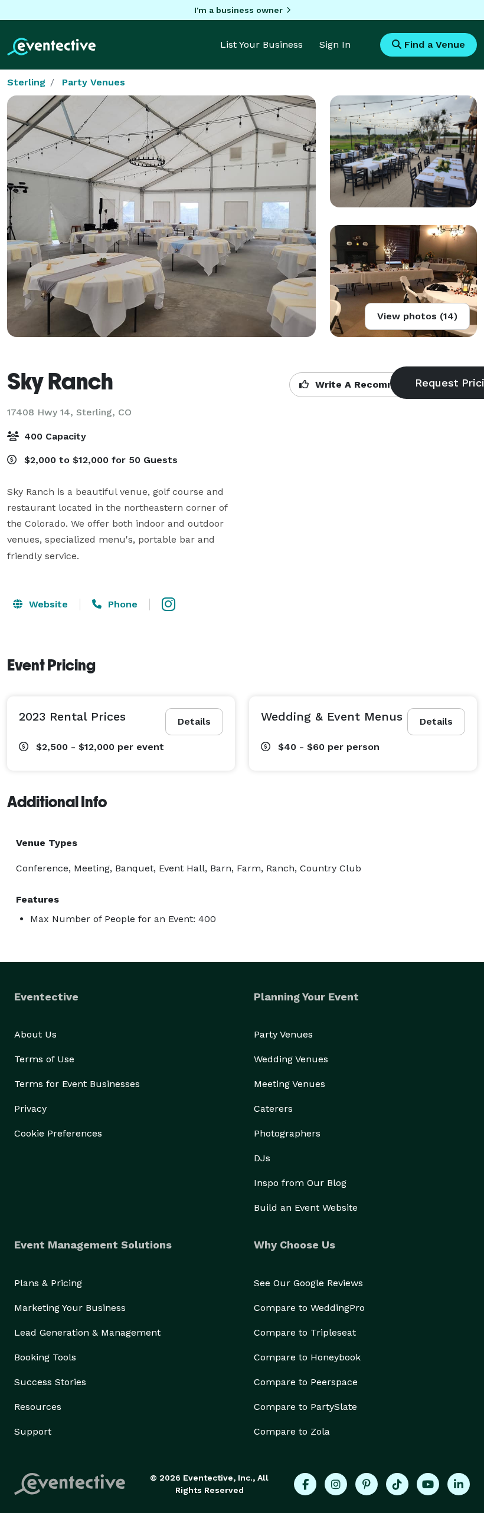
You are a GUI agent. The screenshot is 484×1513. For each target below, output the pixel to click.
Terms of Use (44, 1059)
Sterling (26, 82)
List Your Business (261, 44)
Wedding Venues (291, 1059)
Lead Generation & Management (87, 1332)
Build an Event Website (306, 1207)
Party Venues (93, 82)
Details (194, 721)
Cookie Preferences (58, 1133)
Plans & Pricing (48, 1283)
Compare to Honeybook (307, 1357)
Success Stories (50, 1382)
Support (32, 1431)
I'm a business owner (238, 10)
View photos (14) (417, 316)
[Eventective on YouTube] (428, 1484)
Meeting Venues (289, 1083)
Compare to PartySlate (305, 1406)
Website (47, 604)
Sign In (335, 44)
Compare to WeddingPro (309, 1307)
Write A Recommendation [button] (375, 384)
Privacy (30, 1108)
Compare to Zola (292, 1431)
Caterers (273, 1108)
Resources (37, 1406)
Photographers (287, 1133)
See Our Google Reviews (308, 1283)
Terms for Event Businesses (77, 1083)
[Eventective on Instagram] (336, 1484)
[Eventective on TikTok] (397, 1484)
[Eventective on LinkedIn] (458, 1484)
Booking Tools (45, 1357)
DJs (262, 1158)
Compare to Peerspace (306, 1382)
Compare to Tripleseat (305, 1332)
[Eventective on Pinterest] (366, 1484)
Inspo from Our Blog (300, 1182)
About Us (35, 1034)
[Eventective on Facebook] (305, 1484)
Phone (121, 604)
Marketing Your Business (70, 1307)
